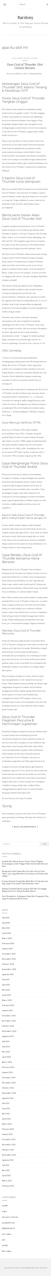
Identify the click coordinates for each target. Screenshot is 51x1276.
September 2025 (9, 969)
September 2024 (9, 1031)
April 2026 (6, 933)
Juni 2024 (6, 1046)
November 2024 (9, 1021)
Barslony (25, 17)
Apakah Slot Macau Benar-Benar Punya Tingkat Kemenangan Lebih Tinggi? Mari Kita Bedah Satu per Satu (25, 863)
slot (3, 1240)
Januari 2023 (7, 1134)
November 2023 (9, 1082)
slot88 (4, 1205)
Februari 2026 (8, 943)
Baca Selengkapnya (25, 827)
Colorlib (22, 1268)
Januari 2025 (7, 1010)
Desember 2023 (8, 1077)
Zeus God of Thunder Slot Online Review (25, 66)
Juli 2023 (5, 1103)
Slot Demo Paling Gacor (25, 58)
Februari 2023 (8, 1129)
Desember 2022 (8, 1139)
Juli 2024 (5, 1041)
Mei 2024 (6, 1052)
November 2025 (9, 959)
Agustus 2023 (7, 1098)
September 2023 (9, 1093)
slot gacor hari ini (10, 1217)
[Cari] (47, 4)
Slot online (6, 1251)
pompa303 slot (8, 1223)
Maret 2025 (7, 1000)
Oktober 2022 (8, 1150)
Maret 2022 (7, 1180)
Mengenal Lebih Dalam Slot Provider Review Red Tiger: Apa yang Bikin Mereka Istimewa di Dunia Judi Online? (25, 873)
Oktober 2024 (8, 1026)
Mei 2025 (6, 990)
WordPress (43, 1268)
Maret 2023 (7, 1124)
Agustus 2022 (7, 1160)
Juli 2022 (5, 1165)
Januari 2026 (7, 948)
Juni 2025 (6, 985)
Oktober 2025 (8, 964)
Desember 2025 (9, 954)
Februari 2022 (8, 1186)
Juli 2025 (5, 979)
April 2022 (6, 1175)
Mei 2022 (6, 1170)
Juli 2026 (5, 917)
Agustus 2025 (8, 974)
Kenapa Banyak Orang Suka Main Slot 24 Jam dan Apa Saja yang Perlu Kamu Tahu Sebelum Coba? (25, 882)
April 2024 (6, 1057)
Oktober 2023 (8, 1088)
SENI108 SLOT (8, 1228)
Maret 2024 (7, 1062)
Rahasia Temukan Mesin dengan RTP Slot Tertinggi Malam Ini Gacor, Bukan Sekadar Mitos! (24, 890)
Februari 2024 (8, 1067)
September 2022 (9, 1155)
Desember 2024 (9, 1015)
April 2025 (6, 995)
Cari (44, 844)
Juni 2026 (6, 923)
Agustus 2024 (8, 1036)
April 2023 (6, 1119)
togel (4, 1211)
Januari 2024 (7, 1072)
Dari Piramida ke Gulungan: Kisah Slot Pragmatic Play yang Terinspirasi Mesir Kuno (25, 897)
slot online (6, 1234)
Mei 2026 (6, 928)
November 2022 (9, 1144)
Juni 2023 (6, 1108)
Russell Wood (36, 74)
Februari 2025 (8, 1005)
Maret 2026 (7, 938)
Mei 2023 (6, 1113)
